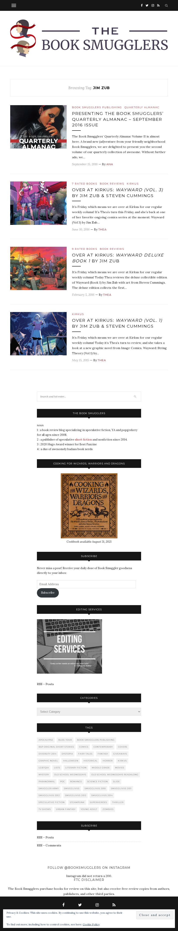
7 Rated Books (84, 183)
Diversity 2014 (47, 754)
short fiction (83, 439)
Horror (108, 761)
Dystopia (67, 754)
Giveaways (120, 754)
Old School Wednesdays (70, 774)
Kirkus (133, 183)
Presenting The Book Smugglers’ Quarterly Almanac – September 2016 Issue (118, 119)
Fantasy (103, 754)
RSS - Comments (49, 845)
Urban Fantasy (66, 809)
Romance (76, 781)
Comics (83, 747)
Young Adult (89, 809)
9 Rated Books (84, 248)
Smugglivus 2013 (75, 795)
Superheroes (98, 802)
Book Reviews (112, 183)
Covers (122, 747)
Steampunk (77, 802)
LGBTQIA (44, 767)
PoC (62, 781)
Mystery (44, 774)
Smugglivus (71, 788)
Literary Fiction (76, 767)
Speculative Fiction (52, 802)
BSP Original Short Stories (56, 747)
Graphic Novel (48, 761)
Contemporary (103, 747)
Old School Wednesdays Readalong (114, 774)
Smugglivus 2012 (49, 795)
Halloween (70, 761)
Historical (90, 761)
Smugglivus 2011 (121, 788)
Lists (57, 767)
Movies (119, 767)
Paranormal (47, 781)
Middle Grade (101, 767)
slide (116, 781)
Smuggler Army (49, 788)
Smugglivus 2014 (102, 795)
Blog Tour (65, 740)
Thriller (118, 802)
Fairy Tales (85, 754)
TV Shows (45, 809)
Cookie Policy (91, 924)
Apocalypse (46, 740)
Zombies (108, 809)
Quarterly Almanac (142, 107)
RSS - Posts (45, 684)
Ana (109, 164)
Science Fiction (97, 781)
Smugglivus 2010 (95, 788)
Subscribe (47, 593)
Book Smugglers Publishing (97, 107)
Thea (102, 229)
